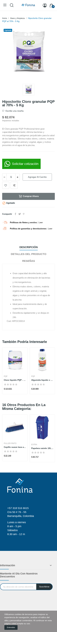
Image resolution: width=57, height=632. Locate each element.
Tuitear (20, 214)
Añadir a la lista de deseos (5, 185)
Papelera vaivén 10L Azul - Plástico (42, 448)
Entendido (11, 627)
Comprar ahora (31, 196)
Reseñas (28, 260)
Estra (34, 444)
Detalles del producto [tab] (28, 254)
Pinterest (24, 214)
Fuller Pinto (10, 443)
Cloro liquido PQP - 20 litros (15, 380)
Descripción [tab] (28, 247)
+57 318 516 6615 (18, 508)
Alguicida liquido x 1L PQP (42, 380)
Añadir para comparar (14, 185)
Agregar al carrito (37, 177)
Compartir (15, 214)
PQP (5, 376)
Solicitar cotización (25, 164)
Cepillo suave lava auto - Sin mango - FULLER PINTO (15, 447)
